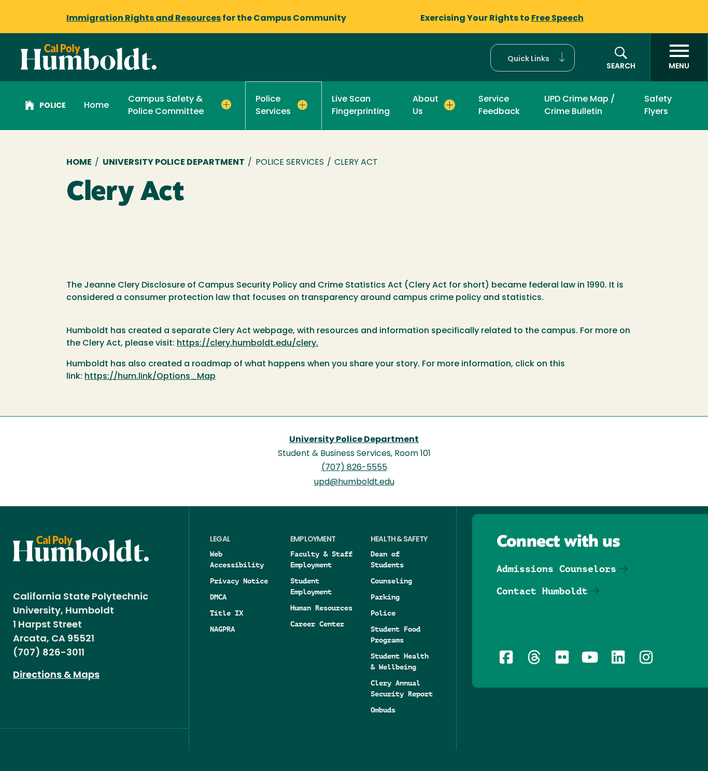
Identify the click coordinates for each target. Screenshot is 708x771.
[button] (532, 58)
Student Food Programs (395, 634)
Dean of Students (387, 559)
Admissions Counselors (556, 568)
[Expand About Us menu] (449, 104)
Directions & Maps (56, 675)
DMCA (218, 597)
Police (52, 106)
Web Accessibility (237, 559)
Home (96, 106)
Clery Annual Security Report (402, 688)
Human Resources (321, 608)
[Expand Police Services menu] (302, 105)
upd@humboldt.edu (354, 482)
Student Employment (311, 586)
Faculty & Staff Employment (321, 559)
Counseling (391, 581)
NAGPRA (222, 629)
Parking (385, 597)
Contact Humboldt (542, 591)
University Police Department (174, 163)
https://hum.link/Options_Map (150, 377)
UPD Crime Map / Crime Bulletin (579, 105)
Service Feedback (499, 105)
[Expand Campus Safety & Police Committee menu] (226, 104)
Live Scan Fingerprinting (361, 105)
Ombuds (383, 710)
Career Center (317, 624)
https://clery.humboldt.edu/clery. (247, 343)
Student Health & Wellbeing (400, 661)
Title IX (226, 613)
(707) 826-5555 (354, 468)
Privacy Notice (239, 581)
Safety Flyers (658, 105)
